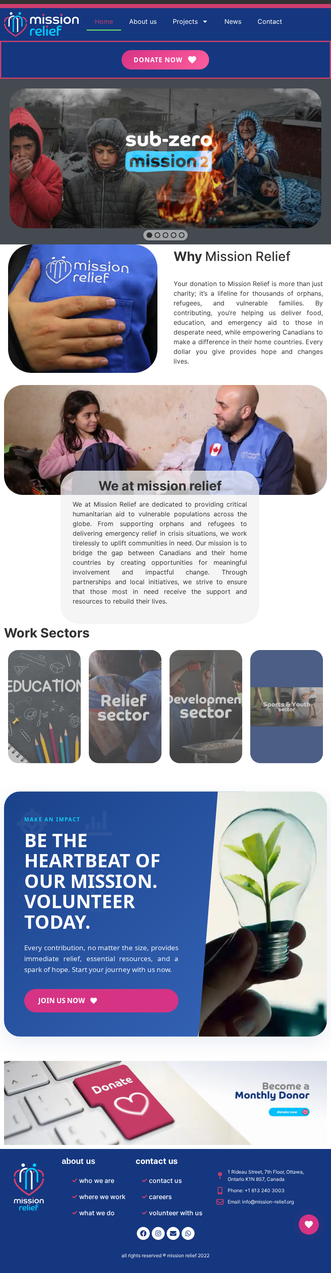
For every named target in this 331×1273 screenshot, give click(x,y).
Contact (270, 21)
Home (104, 21)
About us (143, 21)
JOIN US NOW (61, 1000)
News (232, 21)
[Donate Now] (309, 1224)
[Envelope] (173, 1233)
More (44, 717)
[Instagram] (158, 1233)
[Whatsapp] (188, 1233)
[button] (149, 235)
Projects (185, 21)
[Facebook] (143, 1233)
